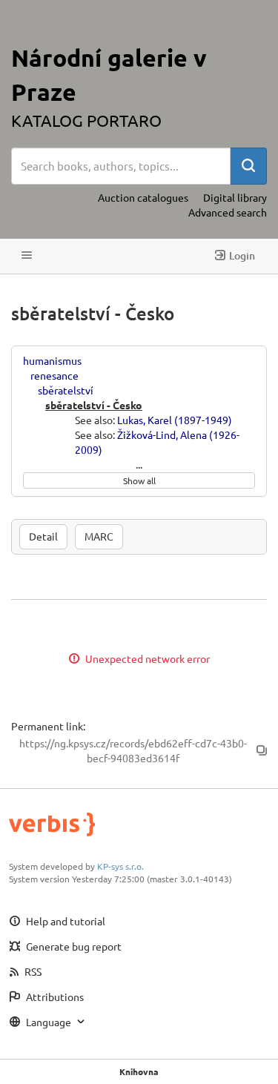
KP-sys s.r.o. (120, 866)
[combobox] (121, 166)
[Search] (248, 166)
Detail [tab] (43, 536)
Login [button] (242, 255)
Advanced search (227, 212)
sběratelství (65, 390)
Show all (139, 480)
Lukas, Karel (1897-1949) (174, 419)
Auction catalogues (143, 197)
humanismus (52, 360)
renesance (54, 375)
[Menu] (26, 256)
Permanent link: (48, 726)
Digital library (235, 197)
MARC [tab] (99, 536)
